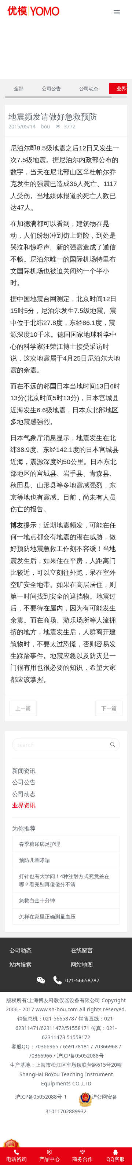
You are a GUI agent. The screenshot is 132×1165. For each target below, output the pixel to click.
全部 (18, 88)
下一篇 (109, 708)
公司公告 (51, 88)
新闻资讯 (24, 771)
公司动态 (88, 88)
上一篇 (23, 708)
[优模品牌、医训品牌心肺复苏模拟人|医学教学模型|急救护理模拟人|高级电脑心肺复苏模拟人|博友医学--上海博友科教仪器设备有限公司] (33, 11)
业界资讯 (24, 805)
